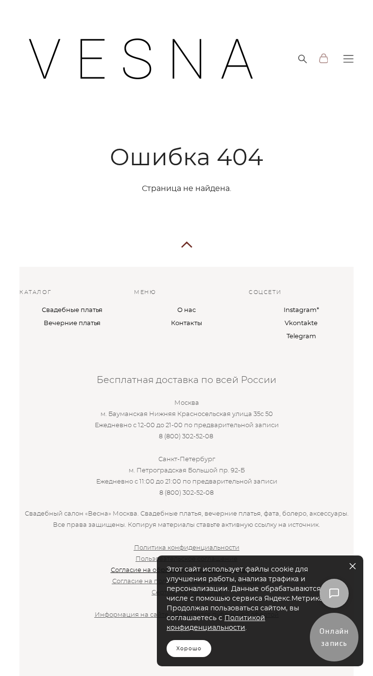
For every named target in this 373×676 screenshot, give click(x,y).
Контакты (186, 323)
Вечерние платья (72, 323)
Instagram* (301, 310)
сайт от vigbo (38, 653)
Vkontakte (301, 323)
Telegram (301, 336)
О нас (186, 310)
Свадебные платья (72, 310)
